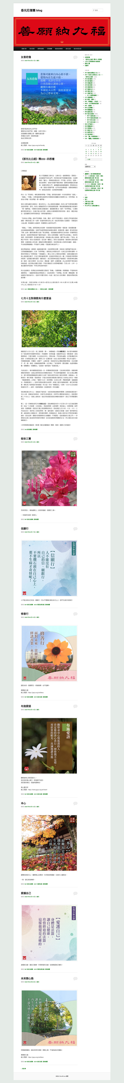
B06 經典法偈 (89, 112)
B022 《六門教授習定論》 (92, 103)
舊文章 (23, 1068)
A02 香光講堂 (28, 429)
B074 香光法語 (38, 150)
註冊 (86, 197)
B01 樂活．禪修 (89, 99)
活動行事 (23, 49)
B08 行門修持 (89, 124)
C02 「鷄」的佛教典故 (91, 136)
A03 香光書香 (89, 81)
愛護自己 (26, 893)
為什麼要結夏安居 (96, 174)
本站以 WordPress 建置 (62, 1076)
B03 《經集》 (89, 105)
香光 (38, 60)
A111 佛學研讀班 (92, 95)
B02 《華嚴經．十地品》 (92, 101)
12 (91, 151)
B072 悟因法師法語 (39, 604)
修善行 (24, 614)
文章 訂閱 (89, 201)
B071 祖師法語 (38, 884)
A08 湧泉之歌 (89, 91)
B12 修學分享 (89, 132)
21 (96, 153)
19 (91, 153)
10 (86, 151)
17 (86, 153)
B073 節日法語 (91, 120)
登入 (86, 199)
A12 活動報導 (89, 97)
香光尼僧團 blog (31, 10)
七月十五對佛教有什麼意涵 (36, 298)
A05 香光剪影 (89, 85)
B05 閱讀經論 (89, 110)
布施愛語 (26, 706)
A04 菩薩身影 (89, 83)
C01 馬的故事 (89, 134)
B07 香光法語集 (29, 150)
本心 (23, 803)
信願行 (24, 528)
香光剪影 (32, 49)
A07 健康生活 (89, 89)
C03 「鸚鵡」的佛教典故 (92, 138)
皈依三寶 (26, 438)
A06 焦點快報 (89, 87)
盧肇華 (87, 174)
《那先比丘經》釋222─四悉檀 (37, 159)
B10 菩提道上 (89, 128)
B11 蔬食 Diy (88, 130)
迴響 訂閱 (89, 203)
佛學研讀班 (41, 49)
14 (96, 151)
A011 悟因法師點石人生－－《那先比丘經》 (36, 289)
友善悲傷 (26, 57)
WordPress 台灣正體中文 (92, 205)
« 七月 (88, 159)
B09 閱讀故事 (89, 126)
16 (101, 151)
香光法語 (68, 49)
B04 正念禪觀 (89, 108)
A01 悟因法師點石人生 (91, 73)
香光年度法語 (77, 49)
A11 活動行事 (89, 93)
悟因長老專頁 (59, 49)
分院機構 (49, 49)
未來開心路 (27, 978)
